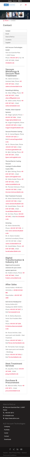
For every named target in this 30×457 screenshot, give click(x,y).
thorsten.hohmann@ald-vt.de (14, 192)
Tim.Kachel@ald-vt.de (14, 357)
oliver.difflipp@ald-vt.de (13, 98)
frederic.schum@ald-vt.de (13, 278)
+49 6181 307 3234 (11, 137)
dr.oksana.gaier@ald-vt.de (13, 149)
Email (7, 34)
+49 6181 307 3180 (11, 201)
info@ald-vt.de (10, 63)
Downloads (7, 439)
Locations (8, 40)
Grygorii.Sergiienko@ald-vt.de (14, 128)
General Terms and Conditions (14, 454)
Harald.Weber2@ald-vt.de (13, 211)
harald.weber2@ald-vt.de (13, 251)
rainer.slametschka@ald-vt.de (14, 204)
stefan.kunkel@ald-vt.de (13, 184)
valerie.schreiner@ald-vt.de (14, 86)
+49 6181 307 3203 (11, 147)
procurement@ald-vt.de (13, 391)
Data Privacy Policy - (15, 453)
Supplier (8, 42)
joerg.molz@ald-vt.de (12, 374)
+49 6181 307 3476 (11, 125)
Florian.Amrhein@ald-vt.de (16, 343)
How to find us (10, 37)
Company (7, 426)
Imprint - (5, 453)
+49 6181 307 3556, (15, 354)
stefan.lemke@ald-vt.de (13, 106)
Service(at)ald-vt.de (14, 312)
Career (6, 433)
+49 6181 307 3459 (15, 340)
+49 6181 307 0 (14, 58)
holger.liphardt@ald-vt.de (13, 120)
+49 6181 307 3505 (11, 189)
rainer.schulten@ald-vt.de (13, 243)
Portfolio (7, 430)
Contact (8, 31)
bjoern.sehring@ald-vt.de (13, 157)
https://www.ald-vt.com (12, 418)
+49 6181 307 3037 (15, 309)
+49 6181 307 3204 (15, 323)
